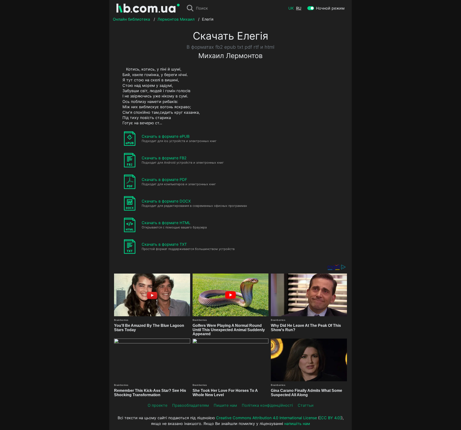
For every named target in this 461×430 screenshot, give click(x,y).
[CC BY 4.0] (330, 417)
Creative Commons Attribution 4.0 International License (266, 417)
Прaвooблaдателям (190, 405)
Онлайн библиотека (131, 19)
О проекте (157, 405)
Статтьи (306, 405)
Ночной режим (330, 8)
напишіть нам (297, 423)
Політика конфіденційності (267, 405)
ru (298, 8)
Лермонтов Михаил (176, 19)
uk (291, 8)
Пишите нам (225, 405)
